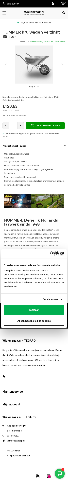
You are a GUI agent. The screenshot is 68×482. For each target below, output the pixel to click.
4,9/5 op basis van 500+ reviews (35, 22)
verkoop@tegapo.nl (16, 440)
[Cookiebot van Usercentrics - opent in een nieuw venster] (49, 253)
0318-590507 (13, 3)
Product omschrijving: (14, 146)
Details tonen (50, 299)
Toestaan (34, 309)
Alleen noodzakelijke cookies (34, 320)
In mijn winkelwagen (48, 125)
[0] (63, 3)
